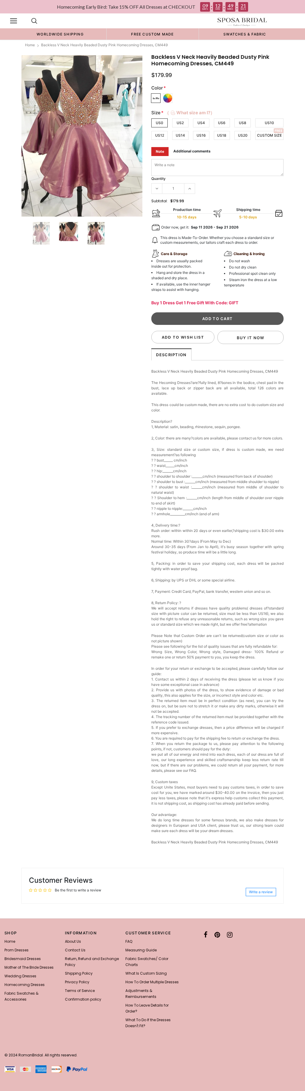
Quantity (158, 178)
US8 (242, 123)
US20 (243, 135)
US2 (180, 123)
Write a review (261, 892)
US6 (221, 123)
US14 (180, 135)
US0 (159, 123)
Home (30, 45)
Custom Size (269, 135)
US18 (221, 135)
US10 (269, 123)
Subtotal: (159, 200)
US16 (201, 135)
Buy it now (250, 337)
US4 (201, 123)
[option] (60, 34)
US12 (159, 135)
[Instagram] (230, 934)
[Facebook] (206, 934)
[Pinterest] (217, 934)
